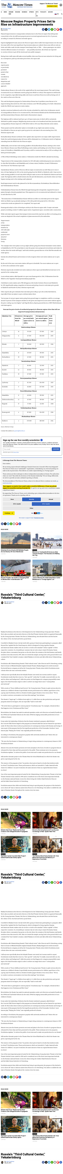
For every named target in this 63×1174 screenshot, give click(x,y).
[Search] (61, 14)
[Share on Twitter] (46, 29)
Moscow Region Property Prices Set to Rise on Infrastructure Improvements (28, 23)
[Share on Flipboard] (57, 29)
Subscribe (56, 449)
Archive (50, 12)
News (5, 12)
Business (24, 12)
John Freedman (10, 601)
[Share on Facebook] (43, 29)
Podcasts (43, 12)
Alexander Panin (6, 28)
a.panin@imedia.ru (19, 431)
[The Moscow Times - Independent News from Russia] (16, 5)
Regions (17, 12)
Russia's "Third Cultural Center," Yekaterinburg (23, 596)
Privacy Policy (16, 452)
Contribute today (52, 6)
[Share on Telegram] (49, 29)
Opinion (31, 12)
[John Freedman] (2, 602)
